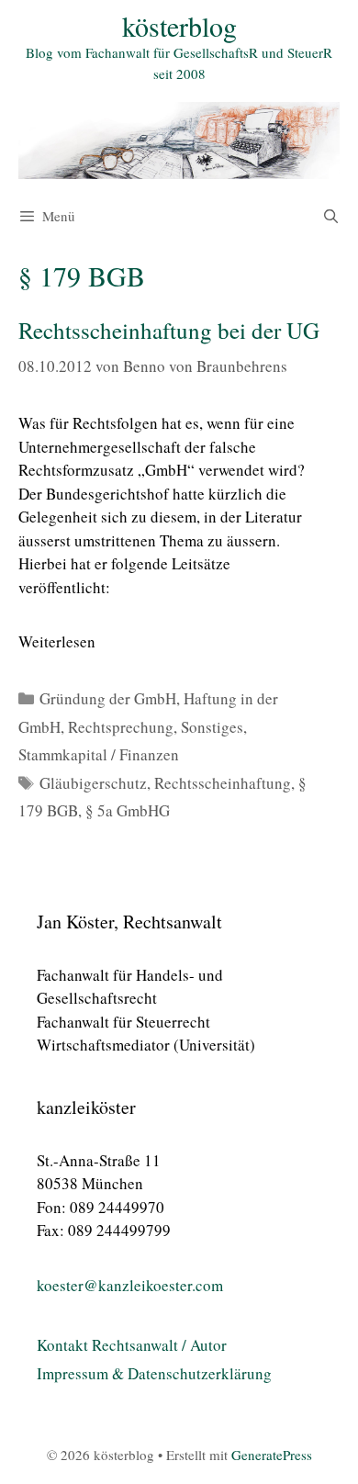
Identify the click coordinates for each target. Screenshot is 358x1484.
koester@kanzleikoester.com (130, 1285)
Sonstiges (212, 726)
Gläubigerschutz (93, 782)
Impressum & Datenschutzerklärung (154, 1373)
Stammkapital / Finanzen (98, 754)
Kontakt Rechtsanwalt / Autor (132, 1344)
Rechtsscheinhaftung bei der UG (168, 330)
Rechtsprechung (120, 726)
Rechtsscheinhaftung (222, 782)
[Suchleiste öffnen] (331, 215)
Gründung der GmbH (107, 698)
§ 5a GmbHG (127, 810)
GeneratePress (271, 1454)
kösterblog (179, 25)
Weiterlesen (56, 641)
